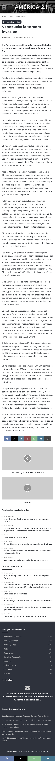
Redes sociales (9, 665)
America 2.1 (8, 38)
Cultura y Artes (9, 645)
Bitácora (6, 673)
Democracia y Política (17, 16)
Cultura (6, 649)
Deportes (7, 661)
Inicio (5, 16)
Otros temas (8, 653)
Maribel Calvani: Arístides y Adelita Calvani (34, 720)
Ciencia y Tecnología (12, 657)
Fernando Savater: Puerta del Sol (36, 716)
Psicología (7, 669)
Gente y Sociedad (10, 641)
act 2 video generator (10, 738)
